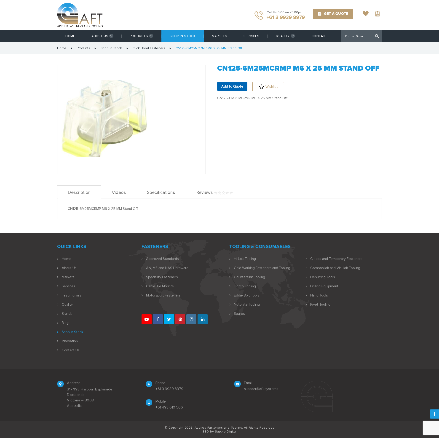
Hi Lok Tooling (245, 259)
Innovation (70, 341)
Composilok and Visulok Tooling (335, 268)
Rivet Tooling (320, 304)
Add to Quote (232, 86)
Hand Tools (319, 295)
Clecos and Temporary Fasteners (336, 259)
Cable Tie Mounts (160, 286)
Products (139, 36)
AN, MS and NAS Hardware (167, 268)
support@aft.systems (261, 389)
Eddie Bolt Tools (246, 295)
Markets (219, 36)
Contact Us (71, 350)
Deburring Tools (322, 277)
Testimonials (71, 295)
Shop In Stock (182, 36)
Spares (239, 313)
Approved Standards (162, 259)
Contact (319, 36)
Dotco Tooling (245, 286)
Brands (67, 313)
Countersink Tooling (249, 277)
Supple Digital (226, 431)
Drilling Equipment (324, 286)
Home (70, 36)
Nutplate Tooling (247, 304)
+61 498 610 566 (169, 407)
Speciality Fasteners (162, 277)
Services (251, 36)
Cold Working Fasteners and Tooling (262, 268)
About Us (99, 36)
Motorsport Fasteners (163, 295)
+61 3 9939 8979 (169, 389)
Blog (65, 323)
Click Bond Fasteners (148, 48)
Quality (283, 36)
